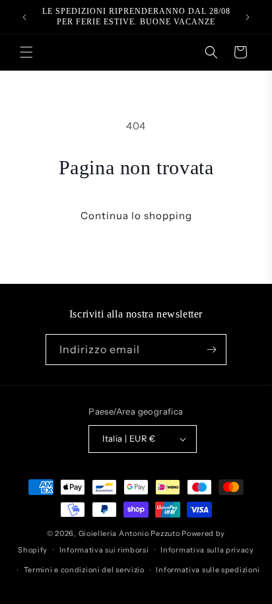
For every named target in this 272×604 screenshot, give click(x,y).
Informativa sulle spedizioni (208, 569)
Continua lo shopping (136, 215)
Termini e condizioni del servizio (84, 569)
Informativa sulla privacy (207, 549)
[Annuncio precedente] (24, 17)
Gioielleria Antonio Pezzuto (130, 533)
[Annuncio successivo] (247, 17)
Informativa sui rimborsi (104, 549)
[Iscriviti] (211, 349)
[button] (26, 52)
